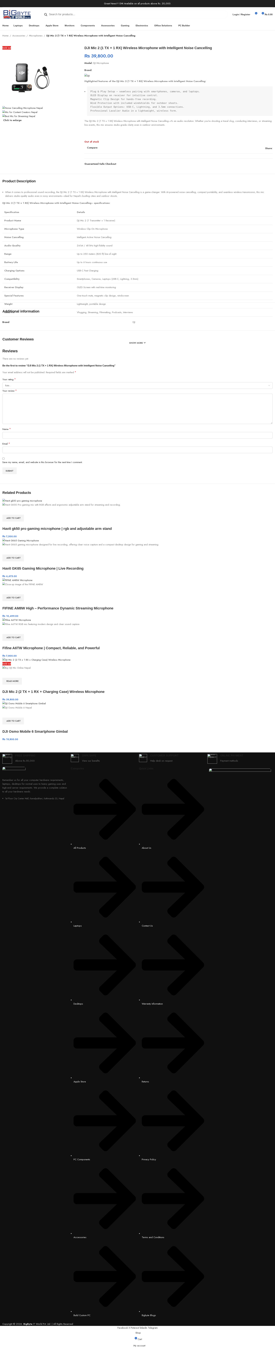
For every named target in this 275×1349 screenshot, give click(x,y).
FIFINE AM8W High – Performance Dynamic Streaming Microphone (57, 608)
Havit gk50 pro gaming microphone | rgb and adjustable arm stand (57, 529)
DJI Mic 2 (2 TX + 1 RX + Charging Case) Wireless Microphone (53, 692)
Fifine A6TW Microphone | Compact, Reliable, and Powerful (51, 648)
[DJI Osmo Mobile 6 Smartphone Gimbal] (24, 703)
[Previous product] (263, 36)
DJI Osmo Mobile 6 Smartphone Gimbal (35, 731)
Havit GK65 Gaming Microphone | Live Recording (42, 568)
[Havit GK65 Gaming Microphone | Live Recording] (20, 540)
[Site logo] (16, 14)
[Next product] (271, 36)
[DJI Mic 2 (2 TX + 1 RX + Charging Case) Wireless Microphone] (36, 659)
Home (5, 35)
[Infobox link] (35, 759)
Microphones (36, 35)
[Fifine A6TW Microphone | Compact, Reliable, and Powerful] (16, 620)
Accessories (18, 35)
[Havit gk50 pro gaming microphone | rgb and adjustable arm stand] (22, 500)
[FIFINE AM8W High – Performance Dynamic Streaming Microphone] (17, 580)
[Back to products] (267, 36)
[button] (13, 518)
